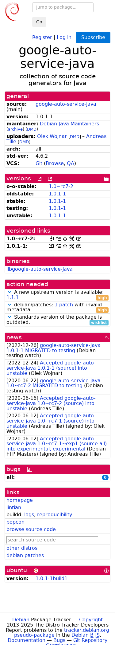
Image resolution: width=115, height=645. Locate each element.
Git (39, 163)
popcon (15, 522)
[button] (9, 292)
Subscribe (93, 37)
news (14, 337)
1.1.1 (12, 297)
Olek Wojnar (52, 136)
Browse (55, 163)
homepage (19, 500)
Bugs (59, 640)
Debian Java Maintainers (69, 124)
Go (39, 21)
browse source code (31, 529)
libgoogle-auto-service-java (39, 269)
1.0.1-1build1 (51, 578)
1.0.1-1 (57, 194)
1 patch (64, 305)
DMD (31, 129)
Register (42, 37)
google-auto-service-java (66, 104)
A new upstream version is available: (56, 295)
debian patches (25, 555)
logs (29, 514)
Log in (64, 37)
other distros (21, 548)
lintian (13, 507)
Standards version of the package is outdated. (56, 320)
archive (15, 129)
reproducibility (54, 514)
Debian (20, 620)
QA (70, 163)
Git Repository (90, 640)
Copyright (91, 620)
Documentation (26, 640)
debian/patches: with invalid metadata (56, 307)
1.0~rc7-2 (61, 186)
